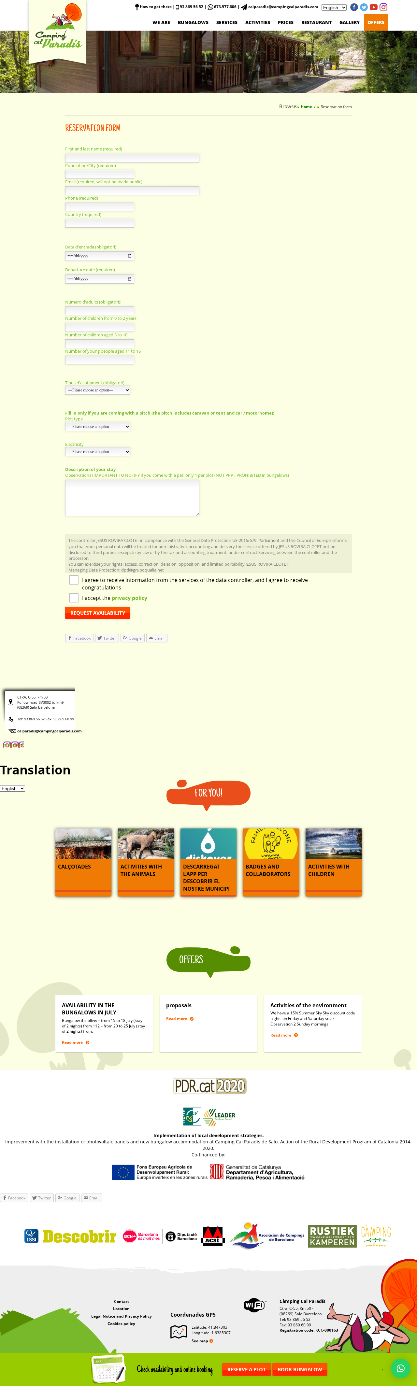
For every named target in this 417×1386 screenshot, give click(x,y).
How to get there (155, 6)
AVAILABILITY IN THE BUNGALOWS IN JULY (89, 1009)
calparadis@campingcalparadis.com (49, 730)
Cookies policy (121, 1323)
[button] (400, 1368)
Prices (286, 22)
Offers (375, 22)
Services (226, 22)
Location (121, 1308)
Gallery (349, 22)
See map (200, 1341)
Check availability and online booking (175, 1369)
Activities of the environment (308, 1005)
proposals (179, 1005)
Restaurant (316, 22)
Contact (121, 1301)
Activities (257, 22)
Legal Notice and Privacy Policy (121, 1316)
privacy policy (129, 597)
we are (161, 22)
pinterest (383, 7)
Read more (72, 1042)
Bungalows (193, 22)
